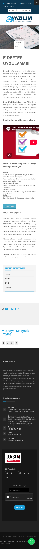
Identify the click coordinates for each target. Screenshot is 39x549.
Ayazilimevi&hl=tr (11, 473)
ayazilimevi (16, 473)
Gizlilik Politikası (6, 543)
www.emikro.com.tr (26, 257)
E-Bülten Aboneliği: (19, 486)
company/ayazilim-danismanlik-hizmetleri (24, 473)
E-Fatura (7, 274)
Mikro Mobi (3, 541)
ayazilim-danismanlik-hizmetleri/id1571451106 (7, 473)
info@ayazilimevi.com (10, 3)
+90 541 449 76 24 (9, 6)
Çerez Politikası (23, 541)
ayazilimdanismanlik (20, 473)
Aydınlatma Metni (13, 541)
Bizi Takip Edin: (10, 469)
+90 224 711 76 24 (26, 3)
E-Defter (7, 278)
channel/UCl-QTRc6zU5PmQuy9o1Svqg (7, 477)
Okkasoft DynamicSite (29, 536)
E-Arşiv (7, 283)
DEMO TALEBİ (9, 206)
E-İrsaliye (8, 287)
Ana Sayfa (18, 43)
